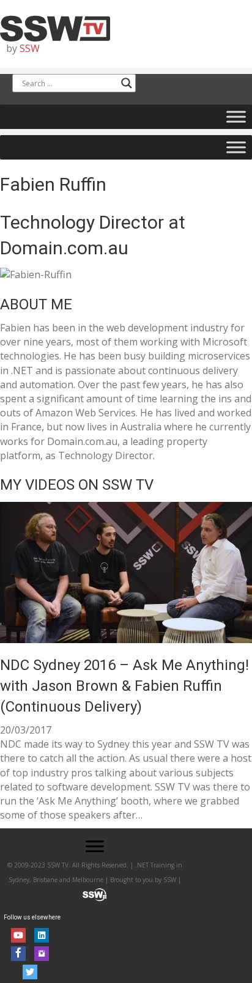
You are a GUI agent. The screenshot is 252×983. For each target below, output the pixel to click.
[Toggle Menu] (236, 117)
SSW (30, 48)
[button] (95, 846)
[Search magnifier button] (126, 83)
